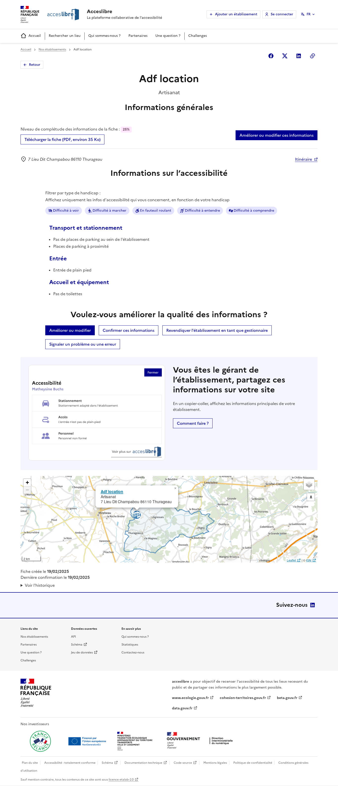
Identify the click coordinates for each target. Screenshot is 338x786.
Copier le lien (312, 56)
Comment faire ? (193, 423)
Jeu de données (82, 652)
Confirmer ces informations (128, 330)
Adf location (112, 491)
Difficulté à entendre (202, 210)
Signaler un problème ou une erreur (82, 344)
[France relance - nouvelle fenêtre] (40, 741)
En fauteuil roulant (155, 210)
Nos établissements (52, 49)
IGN (308, 560)
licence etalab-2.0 (121, 779)
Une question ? (167, 35)
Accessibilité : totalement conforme (70, 763)
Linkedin (299, 56)
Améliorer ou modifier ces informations (277, 135)
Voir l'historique (40, 585)
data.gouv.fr (182, 708)
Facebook (271, 56)
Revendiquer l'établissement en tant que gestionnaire (217, 330)
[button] (175, 488)
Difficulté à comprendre (254, 210)
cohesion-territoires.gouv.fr (243, 697)
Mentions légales (215, 763)
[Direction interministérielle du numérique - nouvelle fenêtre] (201, 741)
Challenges (197, 35)
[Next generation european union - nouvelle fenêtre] (88, 741)
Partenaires (137, 35)
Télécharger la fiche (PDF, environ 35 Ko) (62, 139)
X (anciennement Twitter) (285, 56)
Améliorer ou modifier (70, 330)
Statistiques (129, 644)
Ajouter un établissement (236, 14)
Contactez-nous (132, 652)
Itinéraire (303, 159)
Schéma (76, 644)
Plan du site (30, 763)
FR (309, 14)
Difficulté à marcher (109, 210)
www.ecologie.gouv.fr (190, 697)
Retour (34, 64)
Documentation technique (143, 763)
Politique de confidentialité (252, 763)
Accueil (34, 35)
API (73, 636)
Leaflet (291, 560)
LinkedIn (312, 605)
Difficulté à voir (66, 210)
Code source (183, 763)
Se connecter (282, 14)
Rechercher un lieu (64, 35)
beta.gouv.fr (287, 697)
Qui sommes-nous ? (104, 35)
